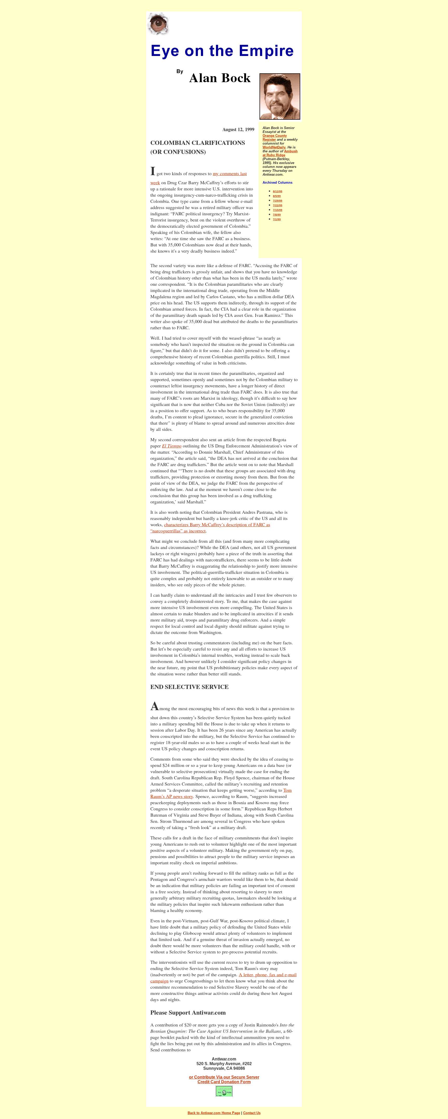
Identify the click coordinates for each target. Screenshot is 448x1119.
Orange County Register (275, 137)
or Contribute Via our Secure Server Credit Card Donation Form (224, 1079)
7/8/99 (277, 214)
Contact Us (252, 1113)
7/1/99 (277, 219)
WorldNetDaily (274, 147)
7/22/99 (277, 205)
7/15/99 (277, 210)
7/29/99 (277, 200)
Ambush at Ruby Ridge (280, 153)
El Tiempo (171, 446)
